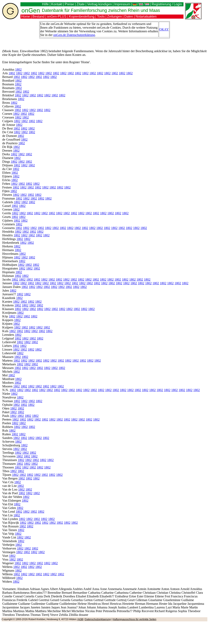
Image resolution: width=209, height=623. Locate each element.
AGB (80, 619)
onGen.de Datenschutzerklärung (74, 35)
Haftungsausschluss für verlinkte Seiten (134, 619)
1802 (18, 69)
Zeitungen (114, 16)
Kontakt (56, 4)
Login (178, 4)
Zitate (81, 4)
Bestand (38, 16)
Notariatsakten (146, 16)
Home (25, 16)
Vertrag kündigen (99, 4)
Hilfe (45, 4)
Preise (69, 4)
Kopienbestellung (81, 16)
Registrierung (161, 4)
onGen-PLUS (57, 16)
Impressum (122, 4)
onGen (30, 10)
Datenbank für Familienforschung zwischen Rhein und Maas (101, 10)
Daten (128, 16)
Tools (101, 16)
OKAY (164, 29)
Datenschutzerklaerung (98, 619)
